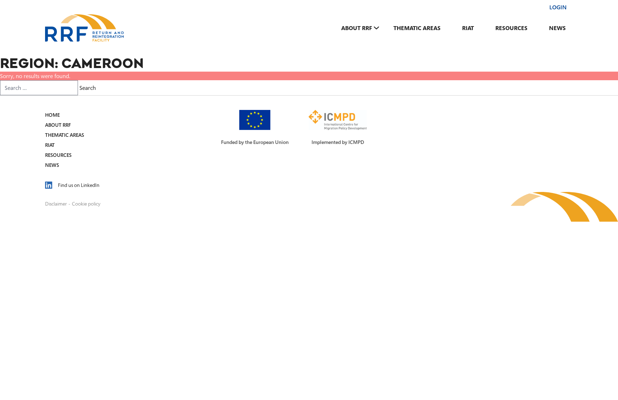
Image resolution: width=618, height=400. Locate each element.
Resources (511, 28)
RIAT (468, 28)
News (557, 28)
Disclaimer (56, 203)
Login (557, 7)
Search (87, 88)
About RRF (356, 28)
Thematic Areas (417, 28)
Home (52, 114)
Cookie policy (86, 203)
